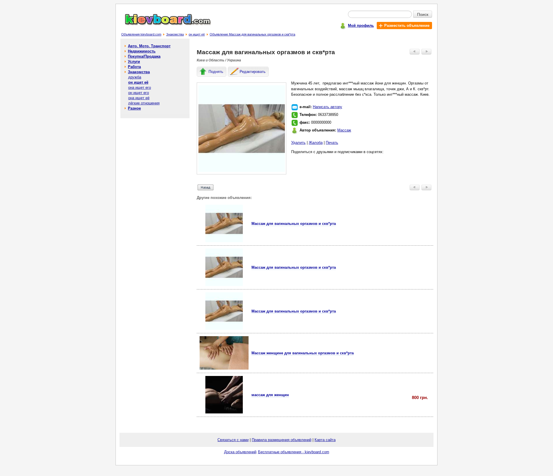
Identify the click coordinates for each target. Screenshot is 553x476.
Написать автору (327, 107)
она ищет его (139, 87)
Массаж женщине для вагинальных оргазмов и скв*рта (302, 353)
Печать (332, 142)
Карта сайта (325, 440)
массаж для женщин (270, 395)
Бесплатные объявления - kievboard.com (293, 452)
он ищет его (138, 93)
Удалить (298, 142)
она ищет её (138, 98)
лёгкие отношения (144, 103)
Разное (134, 108)
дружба (134, 77)
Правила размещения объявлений (281, 440)
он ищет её (197, 34)
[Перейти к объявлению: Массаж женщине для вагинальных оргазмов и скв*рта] (224, 368)
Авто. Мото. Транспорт (149, 46)
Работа (134, 67)
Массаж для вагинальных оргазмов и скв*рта (293, 223)
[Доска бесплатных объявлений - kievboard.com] (164, 24)
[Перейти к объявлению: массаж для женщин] (224, 412)
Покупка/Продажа (144, 56)
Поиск (422, 14)
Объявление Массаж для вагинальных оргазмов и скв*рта (252, 34)
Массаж (344, 130)
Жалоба (316, 142)
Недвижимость (142, 51)
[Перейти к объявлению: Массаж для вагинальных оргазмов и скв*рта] (224, 241)
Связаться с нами (233, 440)
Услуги (134, 61)
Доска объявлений (240, 452)
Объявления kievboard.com (141, 34)
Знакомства (175, 34)
